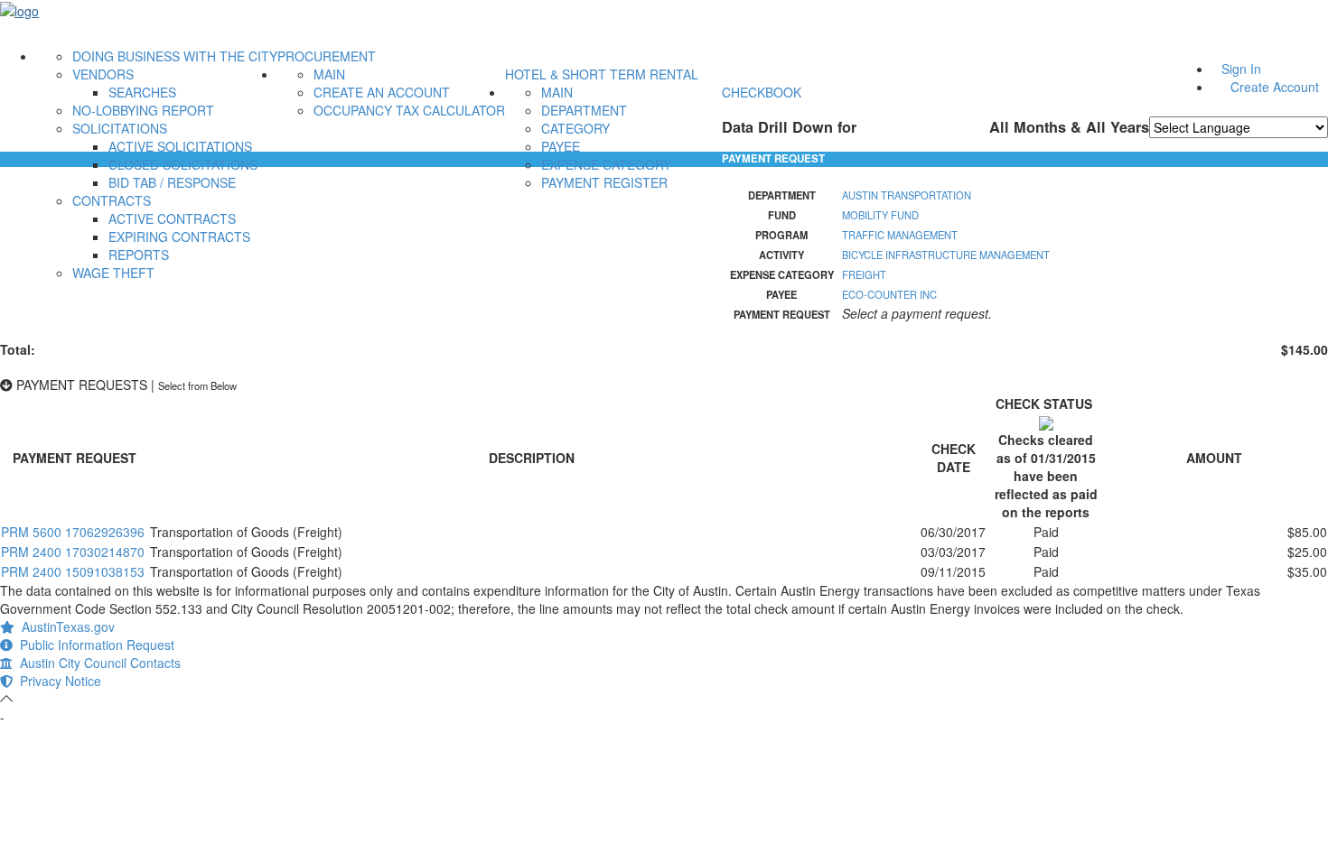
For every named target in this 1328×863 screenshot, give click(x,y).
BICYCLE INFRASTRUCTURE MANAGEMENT (946, 254)
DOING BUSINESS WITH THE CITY (174, 56)
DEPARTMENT (584, 110)
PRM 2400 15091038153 (73, 571)
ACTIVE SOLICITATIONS (180, 146)
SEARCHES (142, 92)
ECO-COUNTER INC (889, 294)
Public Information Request (93, 645)
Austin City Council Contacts (97, 663)
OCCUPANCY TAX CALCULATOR (409, 110)
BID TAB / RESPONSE (172, 182)
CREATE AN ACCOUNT (381, 92)
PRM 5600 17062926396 (73, 532)
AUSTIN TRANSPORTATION (906, 195)
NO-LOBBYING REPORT (143, 110)
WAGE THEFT (113, 273)
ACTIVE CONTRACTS (172, 218)
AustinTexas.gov (64, 626)
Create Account (1274, 87)
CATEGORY (575, 128)
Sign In (1241, 69)
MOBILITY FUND (880, 215)
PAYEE (560, 146)
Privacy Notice (57, 681)
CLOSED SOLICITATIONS (182, 164)
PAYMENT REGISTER (604, 182)
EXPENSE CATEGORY (606, 164)
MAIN (329, 74)
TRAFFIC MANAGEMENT (900, 234)
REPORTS (138, 255)
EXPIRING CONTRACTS (179, 236)
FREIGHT (864, 274)
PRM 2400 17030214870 (73, 552)
